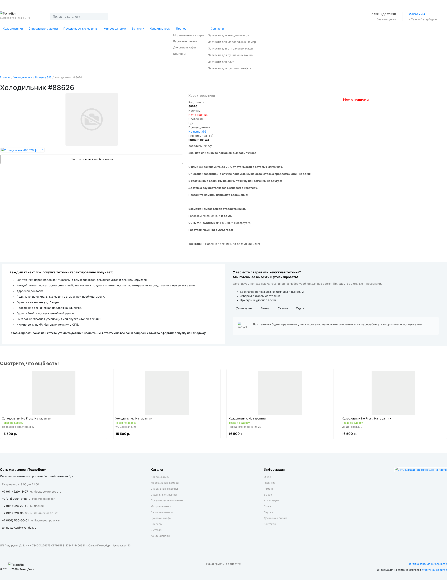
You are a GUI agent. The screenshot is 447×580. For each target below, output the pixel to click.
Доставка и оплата (140, 4)
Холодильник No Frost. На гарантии (27, 418)
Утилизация (78, 4)
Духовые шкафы (184, 47)
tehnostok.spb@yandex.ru (19, 527)
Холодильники (13, 28)
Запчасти (217, 28)
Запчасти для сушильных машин (230, 55)
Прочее (181, 28)
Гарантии (22, 4)
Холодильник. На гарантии (133, 418)
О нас (4, 4)
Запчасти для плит (221, 61)
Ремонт (41, 4)
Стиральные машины (43, 28)
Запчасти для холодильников (228, 35)
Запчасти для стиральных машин (231, 48)
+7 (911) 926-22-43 (15, 506)
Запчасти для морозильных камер (232, 42)
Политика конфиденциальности (426, 563)
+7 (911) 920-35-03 (15, 513)
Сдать (98, 4)
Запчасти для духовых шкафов (229, 68)
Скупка (114, 4)
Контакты (168, 4)
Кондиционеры (160, 28)
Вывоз (58, 4)
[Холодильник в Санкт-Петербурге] (53, 393)
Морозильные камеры (188, 35)
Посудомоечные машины (80, 28)
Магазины (416, 14)
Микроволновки (115, 28)
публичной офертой (434, 569)
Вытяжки (138, 28)
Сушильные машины (164, 494)
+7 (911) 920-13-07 (15, 491)
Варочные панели (185, 41)
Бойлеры (179, 53)
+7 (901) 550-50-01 (15, 520)
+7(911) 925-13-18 (14, 498)
